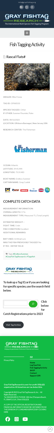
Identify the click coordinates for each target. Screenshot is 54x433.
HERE (6, 412)
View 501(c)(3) (23, 399)
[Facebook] (21, 7)
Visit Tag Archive (13, 325)
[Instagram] (32, 7)
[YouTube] (27, 7)
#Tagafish (31, 256)
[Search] (33, 304)
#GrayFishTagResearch (16, 256)
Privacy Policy (9, 360)
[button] (27, 32)
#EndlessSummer (20, 254)
